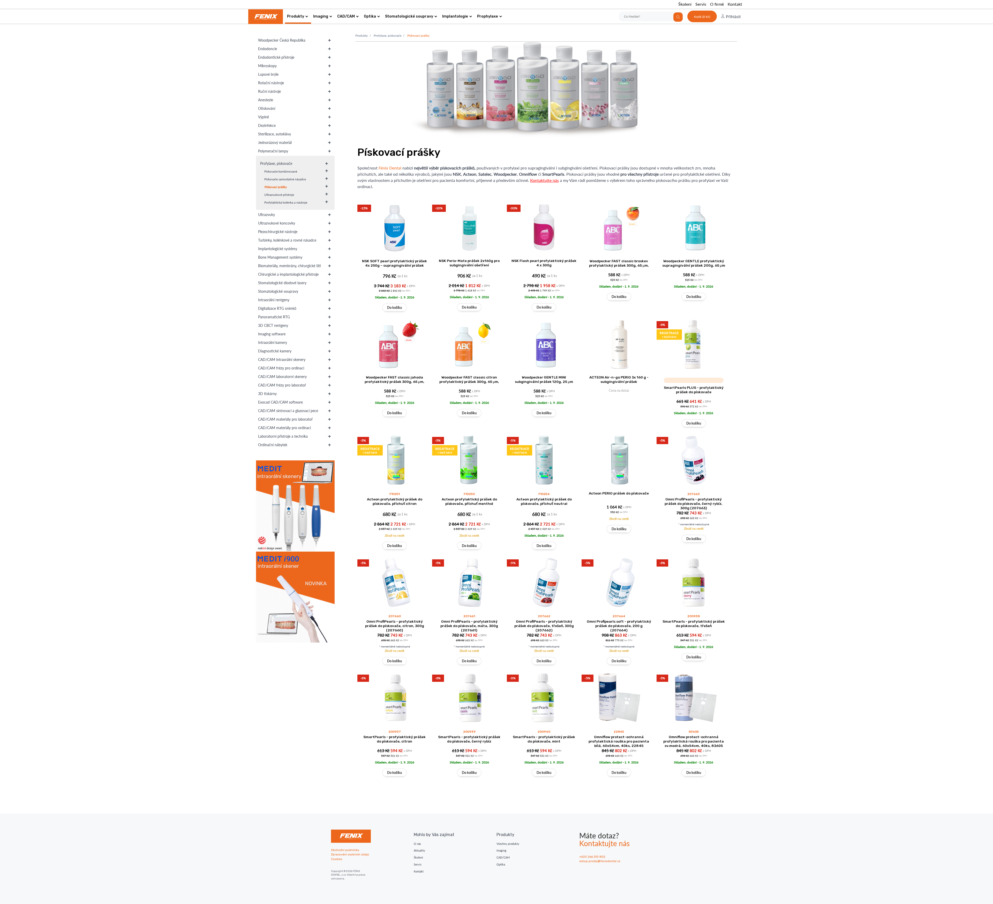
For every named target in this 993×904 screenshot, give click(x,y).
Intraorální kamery (272, 342)
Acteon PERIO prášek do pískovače (619, 493)
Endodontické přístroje (276, 57)
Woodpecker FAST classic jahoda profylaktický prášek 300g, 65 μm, (394, 379)
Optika (370, 16)
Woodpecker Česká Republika (281, 40)
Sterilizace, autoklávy (274, 134)
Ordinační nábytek (272, 445)
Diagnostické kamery (274, 351)
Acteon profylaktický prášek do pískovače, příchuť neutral (544, 501)
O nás (417, 843)
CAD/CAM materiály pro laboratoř (285, 419)
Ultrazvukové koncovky (276, 223)
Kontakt (735, 4)
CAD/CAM (346, 16)
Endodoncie (267, 49)
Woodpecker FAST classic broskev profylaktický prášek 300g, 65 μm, (619, 263)
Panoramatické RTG (274, 317)
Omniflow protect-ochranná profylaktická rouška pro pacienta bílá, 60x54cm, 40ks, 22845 (619, 741)
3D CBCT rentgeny (273, 325)
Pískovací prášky (276, 187)
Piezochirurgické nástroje (277, 231)
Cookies (336, 859)
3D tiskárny (267, 393)
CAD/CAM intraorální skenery (281, 359)
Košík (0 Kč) (702, 17)
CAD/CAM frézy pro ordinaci (281, 368)
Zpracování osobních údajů (350, 854)
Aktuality (419, 850)
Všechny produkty (507, 843)
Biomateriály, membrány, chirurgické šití (289, 266)
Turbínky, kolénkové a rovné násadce (287, 240)
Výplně (263, 117)
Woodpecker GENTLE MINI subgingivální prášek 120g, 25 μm (544, 379)
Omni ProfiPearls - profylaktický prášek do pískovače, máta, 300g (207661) (469, 625)
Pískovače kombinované (280, 171)
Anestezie (265, 100)
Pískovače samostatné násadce (285, 179)
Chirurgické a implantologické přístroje (288, 274)
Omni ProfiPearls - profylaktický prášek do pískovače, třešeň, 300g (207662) (544, 625)
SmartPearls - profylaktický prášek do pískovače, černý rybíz (469, 739)
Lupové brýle (268, 74)
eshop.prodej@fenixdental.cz (599, 861)
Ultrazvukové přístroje (279, 195)
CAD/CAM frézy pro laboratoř (282, 385)
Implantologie (455, 16)
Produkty (295, 16)
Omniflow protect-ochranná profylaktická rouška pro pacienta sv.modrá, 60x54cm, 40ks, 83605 (693, 741)
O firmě (717, 4)
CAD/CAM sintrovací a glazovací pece (288, 410)
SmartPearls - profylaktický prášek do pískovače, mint (544, 739)
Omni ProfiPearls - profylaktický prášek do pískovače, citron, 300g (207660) (394, 625)
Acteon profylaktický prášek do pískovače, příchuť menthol (469, 501)
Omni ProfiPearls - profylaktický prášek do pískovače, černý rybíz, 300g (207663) (694, 503)
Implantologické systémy (277, 248)
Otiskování (266, 108)
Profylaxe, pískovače (276, 163)
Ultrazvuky (266, 214)
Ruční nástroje (269, 91)
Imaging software (271, 334)
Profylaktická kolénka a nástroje (285, 202)
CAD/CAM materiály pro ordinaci (284, 428)
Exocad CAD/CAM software (280, 402)
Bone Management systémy (280, 257)
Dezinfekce (267, 125)
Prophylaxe (487, 16)
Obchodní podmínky (345, 850)
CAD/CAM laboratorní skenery (282, 376)
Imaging (320, 16)
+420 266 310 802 (592, 857)
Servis (700, 4)
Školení (684, 4)
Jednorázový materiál (275, 142)
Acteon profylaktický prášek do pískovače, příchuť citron (394, 501)
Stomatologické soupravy (409, 16)
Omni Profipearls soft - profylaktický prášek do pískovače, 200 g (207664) (619, 625)
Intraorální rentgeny (273, 300)
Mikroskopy (267, 66)
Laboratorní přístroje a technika (283, 436)
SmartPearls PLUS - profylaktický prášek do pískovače (694, 389)
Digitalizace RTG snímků (277, 308)
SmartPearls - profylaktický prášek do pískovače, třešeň (694, 623)
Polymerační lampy (273, 151)
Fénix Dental (390, 167)
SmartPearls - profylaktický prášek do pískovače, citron (394, 739)
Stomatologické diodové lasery (282, 283)
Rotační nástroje (271, 83)
